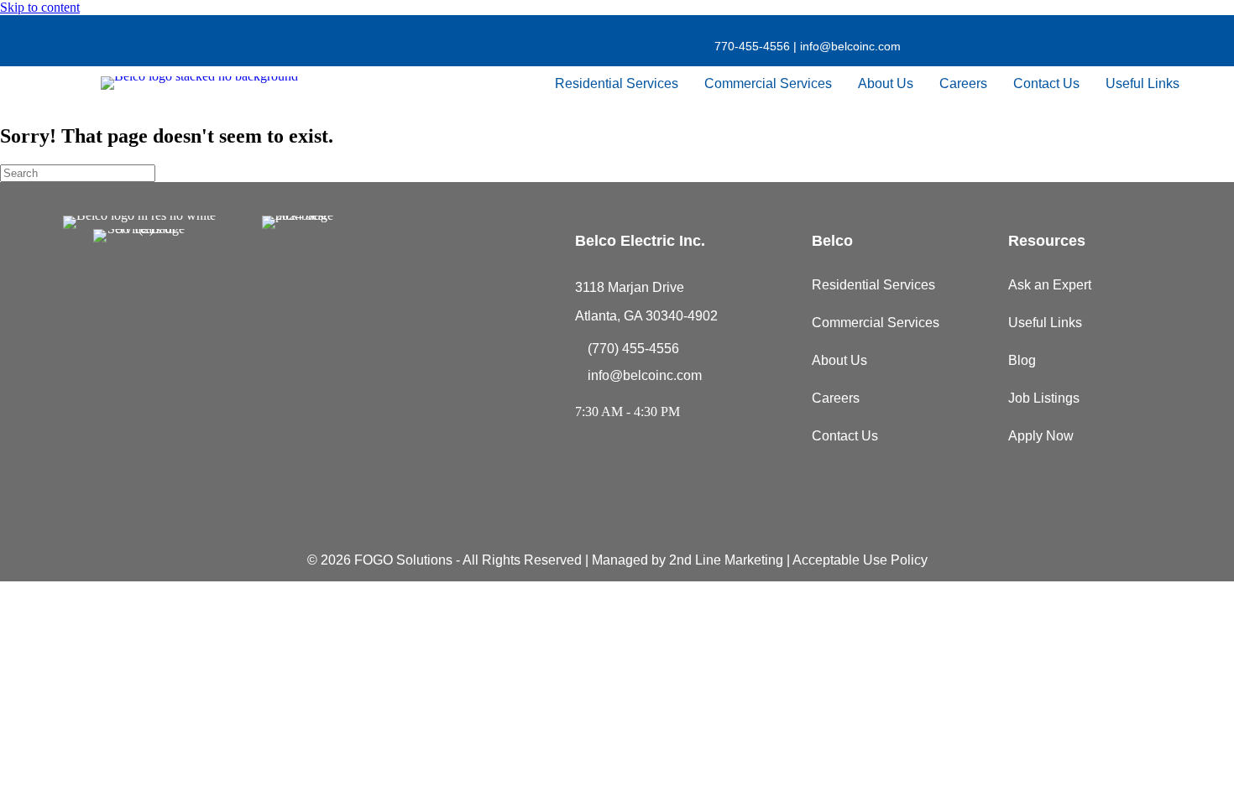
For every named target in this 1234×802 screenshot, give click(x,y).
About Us (885, 83)
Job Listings (1044, 398)
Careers (963, 83)
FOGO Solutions (403, 560)
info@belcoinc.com (849, 46)
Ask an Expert (1049, 285)
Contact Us (1046, 83)
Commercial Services (768, 83)
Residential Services (616, 83)
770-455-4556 (752, 46)
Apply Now (1041, 436)
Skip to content (40, 7)
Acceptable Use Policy (860, 560)
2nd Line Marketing (726, 560)
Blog (1022, 360)
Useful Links (1142, 83)
